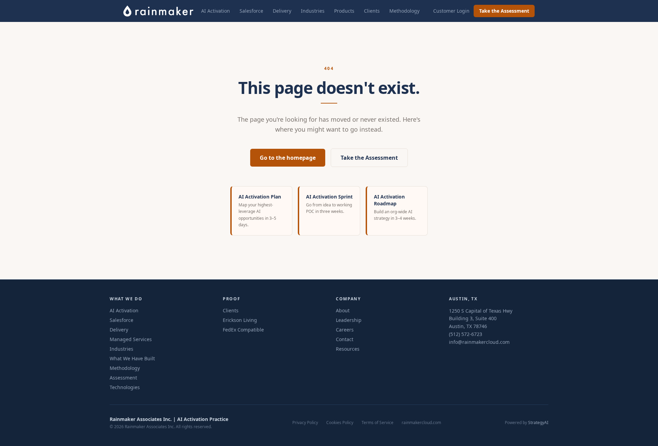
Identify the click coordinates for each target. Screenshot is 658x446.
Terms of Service (377, 422)
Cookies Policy (339, 422)
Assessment (123, 377)
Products (344, 11)
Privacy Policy (305, 422)
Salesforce (251, 11)
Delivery (282, 11)
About (343, 310)
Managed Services (131, 339)
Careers (345, 329)
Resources (348, 349)
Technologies (125, 387)
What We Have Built (132, 358)
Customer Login (451, 11)
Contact (344, 339)
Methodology (404, 11)
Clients (372, 11)
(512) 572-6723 (465, 334)
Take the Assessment (504, 11)
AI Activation (215, 11)
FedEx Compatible (243, 329)
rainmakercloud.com (421, 422)
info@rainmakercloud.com (479, 342)
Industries (313, 11)
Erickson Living (240, 320)
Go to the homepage (288, 157)
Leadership (349, 320)
